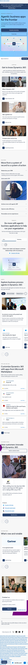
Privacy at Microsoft (18, 654)
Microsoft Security (9, 647)
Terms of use (9, 662)
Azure (8, 650)
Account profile (22, 636)
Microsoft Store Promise (14, 639)
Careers (25, 653)
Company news (10, 654)
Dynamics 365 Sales (15, 253)
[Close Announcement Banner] (25, 5)
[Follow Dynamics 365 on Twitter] (13, 632)
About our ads (3, 664)
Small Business (3, 650)
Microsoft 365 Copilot (9, 510)
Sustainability (18, 656)
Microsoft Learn (21, 650)
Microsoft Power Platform (5, 648)
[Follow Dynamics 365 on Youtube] (19, 632)
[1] (1, 621)
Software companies (14, 653)
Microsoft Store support (13, 637)
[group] (11, 338)
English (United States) (4, 658)
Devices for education (14, 640)
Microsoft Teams (14, 648)
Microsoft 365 (22, 647)
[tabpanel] (14, 259)
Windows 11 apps (15, 636)
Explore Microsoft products (5, 636)
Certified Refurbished (4, 639)
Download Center (3, 637)
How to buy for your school (20, 642)
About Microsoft (3, 654)
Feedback (4, 662)
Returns (19, 637)
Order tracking (24, 637)
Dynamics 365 (16, 647)
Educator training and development (7, 643)
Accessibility (12, 656)
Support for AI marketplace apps (7, 651)
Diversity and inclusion (5, 656)
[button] (14, 43)
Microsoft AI (2, 647)
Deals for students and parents (21, 643)
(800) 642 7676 (22, 609)
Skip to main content (4, 0)
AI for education (3, 645)
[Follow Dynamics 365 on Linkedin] (16, 632)
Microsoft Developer (13, 650)
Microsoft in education (4, 640)
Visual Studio (21, 653)
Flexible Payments (23, 639)
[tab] (9, 239)
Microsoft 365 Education (9, 642)
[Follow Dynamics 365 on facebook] (22, 632)
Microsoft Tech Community (19, 651)
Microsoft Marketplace (4, 653)
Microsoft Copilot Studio (10, 508)
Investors (24, 654)
